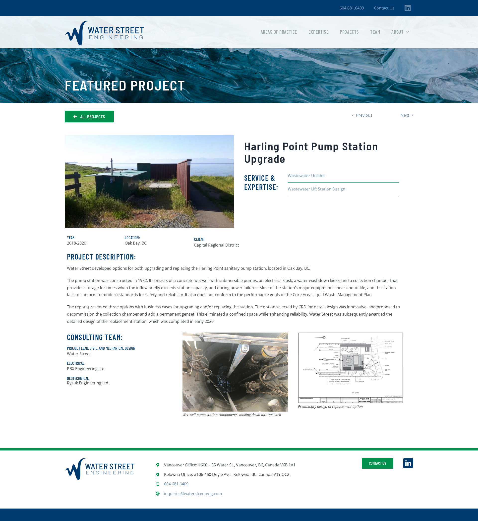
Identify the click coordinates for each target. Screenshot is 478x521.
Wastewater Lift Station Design (316, 189)
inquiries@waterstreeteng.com (193, 493)
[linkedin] (408, 463)
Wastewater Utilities (306, 175)
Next (405, 115)
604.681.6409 (176, 484)
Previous (364, 115)
